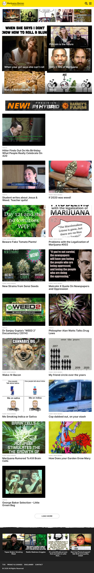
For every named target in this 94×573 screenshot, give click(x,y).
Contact (39, 564)
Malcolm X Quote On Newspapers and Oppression (69, 287)
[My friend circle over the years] (70, 354)
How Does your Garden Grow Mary (70, 458)
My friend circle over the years (67, 374)
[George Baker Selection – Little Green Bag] (23, 482)
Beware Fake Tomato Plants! (19, 241)
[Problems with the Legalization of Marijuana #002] (70, 221)
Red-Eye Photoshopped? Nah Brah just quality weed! (80, 554)
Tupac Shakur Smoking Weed (13, 553)
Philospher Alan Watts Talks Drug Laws (69, 332)
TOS (3, 564)
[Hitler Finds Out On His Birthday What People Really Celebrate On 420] (23, 130)
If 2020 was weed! (60, 197)
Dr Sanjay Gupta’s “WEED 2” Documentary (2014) (19, 332)
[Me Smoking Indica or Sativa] (23, 396)
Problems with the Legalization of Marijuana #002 (69, 243)
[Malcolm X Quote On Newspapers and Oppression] (70, 265)
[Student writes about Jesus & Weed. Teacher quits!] (23, 177)
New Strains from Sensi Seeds (20, 286)
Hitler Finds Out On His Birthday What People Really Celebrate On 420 (22, 153)
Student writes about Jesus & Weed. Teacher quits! (19, 199)
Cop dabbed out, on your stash (67, 416)
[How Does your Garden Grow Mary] (70, 437)
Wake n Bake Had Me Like (19, 89)
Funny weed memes (55, 194)
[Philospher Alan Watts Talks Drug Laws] (70, 310)
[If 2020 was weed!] (70, 177)
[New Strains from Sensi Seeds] (23, 265)
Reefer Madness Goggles (36, 552)
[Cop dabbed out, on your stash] (70, 396)
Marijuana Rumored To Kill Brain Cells (21, 460)
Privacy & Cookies (14, 564)
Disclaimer (28, 564)
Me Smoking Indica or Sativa (19, 416)
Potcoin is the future (61, 44)
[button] (86, 3)
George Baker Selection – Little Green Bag (20, 504)
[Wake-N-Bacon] (23, 354)
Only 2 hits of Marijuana (63, 67)
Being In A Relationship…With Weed (67, 88)
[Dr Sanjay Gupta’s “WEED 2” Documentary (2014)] (23, 310)
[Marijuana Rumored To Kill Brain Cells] (23, 437)
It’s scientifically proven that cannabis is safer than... (58, 554)
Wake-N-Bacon (11, 374)
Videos (4, 147)
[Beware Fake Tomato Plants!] (23, 221)
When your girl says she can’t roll (24, 67)
